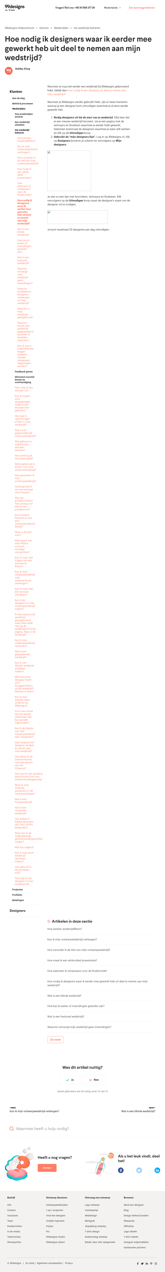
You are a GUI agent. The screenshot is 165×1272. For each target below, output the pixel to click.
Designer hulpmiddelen (136, 1242)
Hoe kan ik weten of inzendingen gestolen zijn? (24, 246)
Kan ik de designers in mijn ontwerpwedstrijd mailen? (25, 604)
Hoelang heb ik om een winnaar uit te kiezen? (24, 490)
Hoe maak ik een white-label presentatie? (24, 173)
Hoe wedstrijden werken (24, 115)
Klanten (44, 28)
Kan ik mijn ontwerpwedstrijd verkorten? (25, 643)
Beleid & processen (22, 103)
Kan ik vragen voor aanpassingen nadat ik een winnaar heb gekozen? (22, 403)
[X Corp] (139, 1170)
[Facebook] (121, 1170)
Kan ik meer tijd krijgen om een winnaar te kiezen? (24, 562)
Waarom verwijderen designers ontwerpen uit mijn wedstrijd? (24, 296)
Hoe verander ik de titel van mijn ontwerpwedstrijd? (24, 161)
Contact (47, 1168)
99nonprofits (14, 1242)
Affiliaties (129, 1226)
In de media (13, 1232)
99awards (129, 1221)
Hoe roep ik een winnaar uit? (24, 389)
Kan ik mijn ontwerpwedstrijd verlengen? (24, 149)
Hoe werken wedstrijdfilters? (24, 139)
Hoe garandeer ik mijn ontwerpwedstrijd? (25, 478)
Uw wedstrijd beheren (87, 28)
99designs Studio (55, 1237)
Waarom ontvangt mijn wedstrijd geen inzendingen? (24, 276)
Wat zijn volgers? (24, 847)
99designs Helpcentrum (19, 28)
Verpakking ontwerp (95, 1226)
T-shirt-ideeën (131, 1237)
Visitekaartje (91, 1210)
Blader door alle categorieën (100, 1242)
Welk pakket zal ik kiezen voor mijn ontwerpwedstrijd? (25, 467)
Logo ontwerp (92, 1205)
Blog (126, 1210)
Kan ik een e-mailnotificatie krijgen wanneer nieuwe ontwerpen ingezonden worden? (24, 356)
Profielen (17, 895)
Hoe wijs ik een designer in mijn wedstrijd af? (24, 881)
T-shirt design (92, 1232)
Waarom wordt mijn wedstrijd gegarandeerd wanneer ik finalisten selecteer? (24, 332)
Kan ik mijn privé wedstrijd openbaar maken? (24, 857)
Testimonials (14, 1237)
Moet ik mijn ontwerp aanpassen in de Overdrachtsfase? (25, 789)
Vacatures (12, 1216)
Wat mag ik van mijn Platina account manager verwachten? (23, 546)
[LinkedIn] (157, 1170)
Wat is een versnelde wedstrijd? (21, 810)
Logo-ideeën (130, 1232)
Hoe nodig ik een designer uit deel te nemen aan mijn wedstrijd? (24, 746)
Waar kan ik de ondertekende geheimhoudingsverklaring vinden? (25, 837)
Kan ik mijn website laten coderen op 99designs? (22, 701)
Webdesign (91, 1216)
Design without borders (136, 1216)
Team (10, 1221)
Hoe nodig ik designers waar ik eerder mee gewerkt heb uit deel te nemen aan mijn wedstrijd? (24, 212)
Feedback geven (24, 372)
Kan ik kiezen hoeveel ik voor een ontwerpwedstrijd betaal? (25, 521)
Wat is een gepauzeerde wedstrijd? (22, 654)
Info (9, 1205)
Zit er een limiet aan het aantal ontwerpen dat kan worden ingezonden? (24, 717)
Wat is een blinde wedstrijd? (23, 232)
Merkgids (90, 1221)
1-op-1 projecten (54, 1210)
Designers (17, 910)
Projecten (17, 889)
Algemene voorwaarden (49, 1263)
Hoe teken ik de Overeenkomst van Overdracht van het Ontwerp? (24, 763)
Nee (96, 1080)
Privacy (69, 1263)
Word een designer (134, 1205)
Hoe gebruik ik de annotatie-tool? (23, 870)
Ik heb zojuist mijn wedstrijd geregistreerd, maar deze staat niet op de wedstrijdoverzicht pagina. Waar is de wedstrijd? (25, 624)
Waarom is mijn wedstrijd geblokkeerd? (24, 313)
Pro (47, 1232)
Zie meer (55, 1039)
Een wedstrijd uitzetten (22, 123)
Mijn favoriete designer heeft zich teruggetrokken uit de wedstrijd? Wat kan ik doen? (24, 684)
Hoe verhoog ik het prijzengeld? (24, 457)
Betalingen (18, 900)
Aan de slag (18, 98)
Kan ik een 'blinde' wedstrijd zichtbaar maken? (24, 667)
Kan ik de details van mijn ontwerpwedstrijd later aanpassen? (25, 732)
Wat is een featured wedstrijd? (23, 260)
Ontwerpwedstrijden (57, 1205)
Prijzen (49, 1226)
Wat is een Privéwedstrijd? (23, 800)
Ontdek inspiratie (55, 1221)
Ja (72, 1080)
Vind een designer (55, 1216)
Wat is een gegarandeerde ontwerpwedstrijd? (25, 433)
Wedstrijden (61, 28)
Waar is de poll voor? (23, 533)
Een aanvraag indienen (142, 8)
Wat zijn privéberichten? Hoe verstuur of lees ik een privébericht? (24, 504)
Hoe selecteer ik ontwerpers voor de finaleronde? (24, 189)
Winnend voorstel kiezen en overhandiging (24, 380)
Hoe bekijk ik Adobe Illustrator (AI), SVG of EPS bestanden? (24, 823)
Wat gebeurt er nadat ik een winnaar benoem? (23, 445)
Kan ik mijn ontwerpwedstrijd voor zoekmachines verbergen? (25, 578)
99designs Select (55, 1242)
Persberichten (14, 1226)
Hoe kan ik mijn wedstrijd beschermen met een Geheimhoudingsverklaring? (25, 777)
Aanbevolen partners (135, 1248)
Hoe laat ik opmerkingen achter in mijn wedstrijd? (23, 420)
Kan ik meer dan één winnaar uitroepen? (24, 592)
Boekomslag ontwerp (96, 1237)
